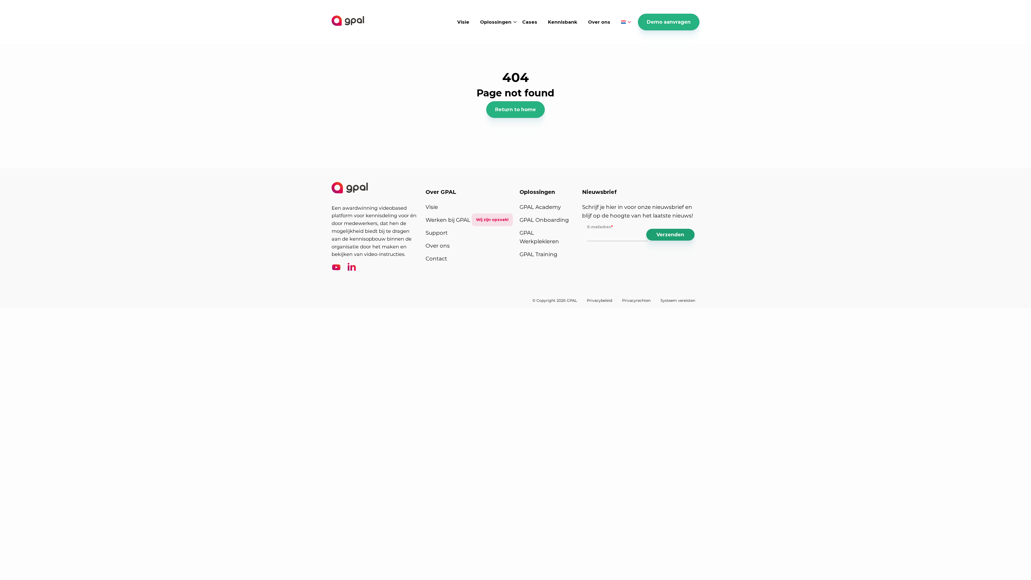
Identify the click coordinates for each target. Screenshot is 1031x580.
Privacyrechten (636, 300)
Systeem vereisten (677, 300)
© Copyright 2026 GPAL (554, 300)
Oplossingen (495, 22)
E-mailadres (600, 226)
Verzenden (670, 235)
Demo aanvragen (669, 22)
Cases (529, 22)
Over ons (599, 22)
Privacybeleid (599, 300)
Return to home (515, 110)
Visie (463, 22)
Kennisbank (562, 22)
